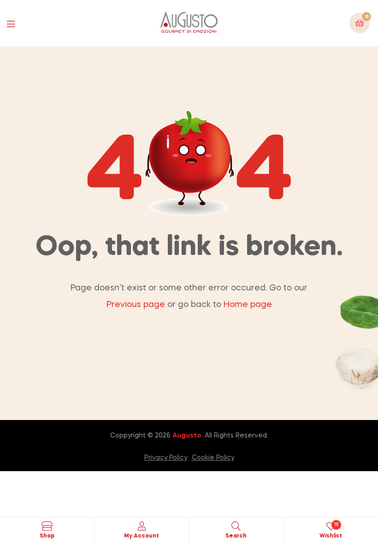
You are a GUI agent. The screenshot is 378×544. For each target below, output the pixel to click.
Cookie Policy (213, 458)
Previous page (135, 305)
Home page (248, 305)
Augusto (186, 435)
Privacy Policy (165, 458)
